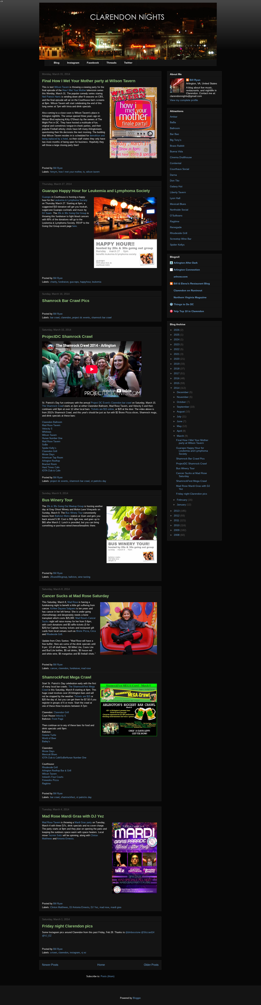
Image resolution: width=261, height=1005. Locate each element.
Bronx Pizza (82, 631)
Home (101, 964)
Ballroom (175, 128)
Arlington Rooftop (51, 460)
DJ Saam (47, 213)
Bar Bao (174, 134)
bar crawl (54, 317)
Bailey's (46, 741)
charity (53, 281)
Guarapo (46, 197)
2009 (177, 530)
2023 (177, 344)
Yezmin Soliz (55, 835)
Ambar (173, 116)
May (179, 426)
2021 (177, 354)
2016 (177, 378)
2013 (177, 510)
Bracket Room (49, 464)
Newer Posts (50, 964)
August (181, 411)
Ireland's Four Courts (52, 777)
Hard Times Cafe (50, 467)
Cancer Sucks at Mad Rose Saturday (75, 596)
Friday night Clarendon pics (67, 926)
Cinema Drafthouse (181, 157)
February (182, 499)
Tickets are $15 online (102, 409)
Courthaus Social (179, 169)
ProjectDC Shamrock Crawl (67, 336)
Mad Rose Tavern (51, 425)
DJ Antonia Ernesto (79, 907)
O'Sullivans (176, 215)
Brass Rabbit (177, 145)
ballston (73, 577)
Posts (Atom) (107, 976)
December (183, 392)
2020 (177, 358)
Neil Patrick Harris (51, 96)
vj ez (83, 952)
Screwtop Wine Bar (180, 238)
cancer (53, 668)
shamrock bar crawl (101, 317)
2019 (177, 363)
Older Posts (151, 964)
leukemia (96, 281)
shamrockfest (68, 797)
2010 (177, 525)
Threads (111, 62)
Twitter (128, 62)
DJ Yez (94, 907)
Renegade (176, 227)
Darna (173, 174)
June (180, 421)
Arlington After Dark (186, 262)
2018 (177, 368)
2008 (177, 534)
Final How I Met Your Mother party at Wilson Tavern (88, 81)
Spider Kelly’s (49, 448)
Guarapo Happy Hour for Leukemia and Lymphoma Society (96, 191)
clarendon (66, 317)
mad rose (86, 668)
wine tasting (84, 577)
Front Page (57, 719)
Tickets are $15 (82, 696)
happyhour (85, 281)
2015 (177, 383)
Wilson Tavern (61, 87)
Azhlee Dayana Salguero (62, 608)
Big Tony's (175, 139)
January (182, 504)
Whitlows (46, 432)
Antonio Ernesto (65, 838)
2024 (177, 339)
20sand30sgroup (58, 577)
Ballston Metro (62, 516)
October (182, 402)
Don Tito (174, 180)
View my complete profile (184, 100)
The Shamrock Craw (52, 406)
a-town (53, 952)
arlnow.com (180, 276)
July (179, 416)
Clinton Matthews (59, 907)
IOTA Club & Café (51, 757)
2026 (177, 329)
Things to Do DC (184, 304)
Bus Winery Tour (57, 500)
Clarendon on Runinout (188, 290)
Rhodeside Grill (54, 634)
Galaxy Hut (176, 186)
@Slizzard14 (147, 932)
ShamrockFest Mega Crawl (66, 677)
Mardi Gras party (83, 822)
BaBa (173, 122)
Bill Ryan (195, 79)
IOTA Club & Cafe (51, 470)
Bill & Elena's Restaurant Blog (192, 283)
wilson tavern (93, 171)
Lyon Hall (175, 198)
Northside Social (179, 209)
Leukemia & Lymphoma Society (71, 200)
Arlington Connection (187, 269)
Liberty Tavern (178, 192)
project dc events (81, 317)
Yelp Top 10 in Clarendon (189, 311)
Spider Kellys (177, 244)
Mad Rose (72, 602)
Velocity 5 (47, 428)
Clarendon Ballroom (52, 422)
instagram (75, 952)
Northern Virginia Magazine (190, 297)
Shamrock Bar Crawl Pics (65, 300)
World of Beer (49, 738)
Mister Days (48, 454)
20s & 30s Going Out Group (72, 213)
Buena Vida (176, 151)
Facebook (93, 62)
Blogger (136, 998)
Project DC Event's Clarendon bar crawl (111, 402)
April (180, 430)
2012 (177, 515)
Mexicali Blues (49, 754)
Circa (93, 631)
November (183, 397)
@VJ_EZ (46, 935)
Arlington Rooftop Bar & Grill (56, 770)
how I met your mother (70, 171)
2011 (177, 520)
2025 (177, 334)
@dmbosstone (133, 932)
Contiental (175, 163)
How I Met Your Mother (74, 90)
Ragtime (46, 783)
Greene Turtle (49, 735)
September (183, 406)
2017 (177, 373)
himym (53, 171)
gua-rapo (74, 281)
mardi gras (116, 907)
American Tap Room (52, 457)
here (74, 226)
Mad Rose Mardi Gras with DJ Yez (73, 816)
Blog (56, 62)
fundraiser (63, 281)
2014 (177, 387)
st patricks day (98, 481)
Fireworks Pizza (50, 780)
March (181, 435)
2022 (177, 349)
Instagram (73, 62)
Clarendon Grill (49, 451)
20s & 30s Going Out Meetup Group (65, 506)
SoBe (45, 444)
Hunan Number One (52, 438)
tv (84, 171)
